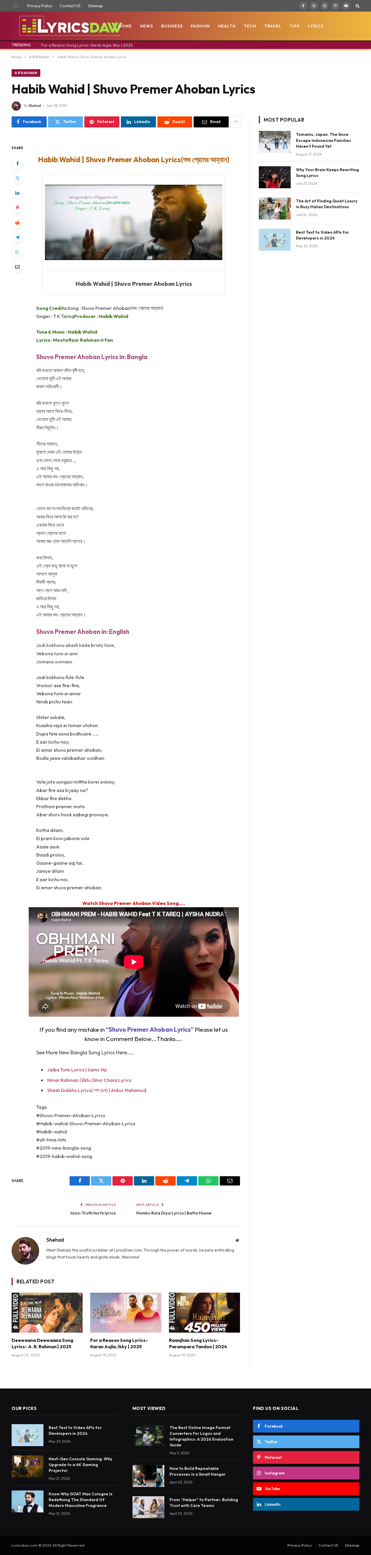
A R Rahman (25, 73)
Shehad (35, 105)
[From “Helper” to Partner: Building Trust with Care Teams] (148, 1507)
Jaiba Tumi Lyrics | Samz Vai (77, 1069)
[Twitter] (17, 178)
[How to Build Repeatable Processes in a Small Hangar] (148, 1476)
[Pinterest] (17, 207)
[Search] (356, 6)
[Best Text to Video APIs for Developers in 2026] (275, 240)
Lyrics (315, 26)
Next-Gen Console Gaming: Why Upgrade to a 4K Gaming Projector (80, 1464)
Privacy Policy (39, 5)
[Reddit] (17, 222)
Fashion (200, 26)
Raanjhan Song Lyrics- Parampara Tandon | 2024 (198, 1343)
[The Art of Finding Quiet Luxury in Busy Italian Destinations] (275, 208)
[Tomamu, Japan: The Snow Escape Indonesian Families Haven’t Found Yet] (275, 142)
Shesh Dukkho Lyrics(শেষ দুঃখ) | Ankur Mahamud (96, 1090)
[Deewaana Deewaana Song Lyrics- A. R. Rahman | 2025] (47, 1313)
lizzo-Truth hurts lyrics (93, 1213)
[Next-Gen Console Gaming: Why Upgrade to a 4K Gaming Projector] (27, 1466)
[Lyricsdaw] (70, 26)
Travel (272, 26)
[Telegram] (17, 237)
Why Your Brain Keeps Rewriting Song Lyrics (327, 172)
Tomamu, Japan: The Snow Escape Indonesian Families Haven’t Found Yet (323, 140)
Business (172, 26)
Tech (250, 26)
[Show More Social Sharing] (235, 121)
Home (125, 26)
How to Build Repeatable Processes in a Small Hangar (197, 1471)
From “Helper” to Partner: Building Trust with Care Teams (204, 1502)
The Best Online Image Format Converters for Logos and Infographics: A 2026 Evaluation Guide (201, 1436)
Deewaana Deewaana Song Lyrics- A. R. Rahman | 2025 (42, 1343)
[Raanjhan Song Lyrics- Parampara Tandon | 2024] (204, 1313)
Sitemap (95, 5)
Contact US (70, 5)
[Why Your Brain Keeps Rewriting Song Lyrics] (275, 177)
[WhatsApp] (17, 252)
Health (227, 26)
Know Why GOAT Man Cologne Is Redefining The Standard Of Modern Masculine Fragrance (80, 1499)
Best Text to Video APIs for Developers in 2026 (322, 235)
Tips (295, 26)
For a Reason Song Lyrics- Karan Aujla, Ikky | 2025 (87, 45)
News (146, 26)
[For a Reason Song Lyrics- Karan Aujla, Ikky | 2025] (125, 1313)
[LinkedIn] (17, 193)
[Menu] (15, 6)
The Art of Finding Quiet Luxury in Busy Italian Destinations (326, 203)
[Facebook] (17, 163)
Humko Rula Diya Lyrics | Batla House (174, 1213)
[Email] (17, 266)
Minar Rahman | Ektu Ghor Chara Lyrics (89, 1080)
